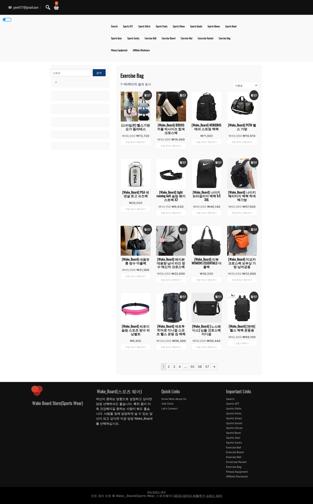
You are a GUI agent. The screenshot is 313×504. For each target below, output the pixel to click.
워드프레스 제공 (156, 491)
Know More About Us (173, 399)
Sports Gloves (214, 26)
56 (200, 367)
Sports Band (230, 26)
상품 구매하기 (242, 343)
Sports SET (128, 26)
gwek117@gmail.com (25, 7)
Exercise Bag (224, 38)
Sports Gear (116, 38)
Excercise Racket (205, 38)
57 (207, 367)
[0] (55, 7)
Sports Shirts (144, 26)
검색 (99, 72)
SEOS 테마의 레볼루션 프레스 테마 (198, 496)
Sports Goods (196, 26)
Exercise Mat (186, 38)
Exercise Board (168, 38)
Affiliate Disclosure (141, 50)
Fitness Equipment (119, 50)
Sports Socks (133, 38)
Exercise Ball (150, 38)
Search (114, 26)
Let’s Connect (169, 408)
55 (192, 367)
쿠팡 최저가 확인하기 (135, 141)
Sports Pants (161, 26)
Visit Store (167, 403)
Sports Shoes (179, 26)
